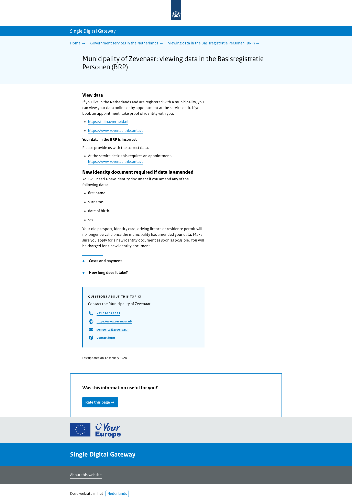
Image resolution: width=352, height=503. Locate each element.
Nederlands (117, 493)
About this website (86, 474)
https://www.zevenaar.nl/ (114, 321)
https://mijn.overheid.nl (108, 121)
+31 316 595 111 (108, 313)
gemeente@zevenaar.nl (113, 329)
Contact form (106, 338)
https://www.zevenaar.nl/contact (115, 130)
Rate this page (97, 402)
